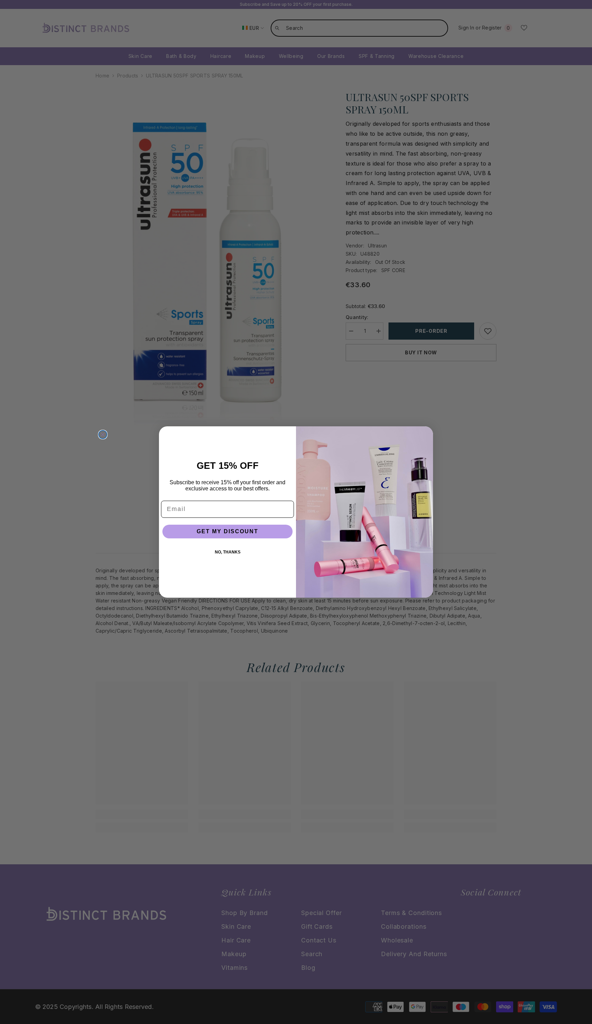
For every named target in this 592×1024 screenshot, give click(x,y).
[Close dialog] (103, 434)
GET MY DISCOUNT (227, 531)
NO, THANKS (228, 552)
